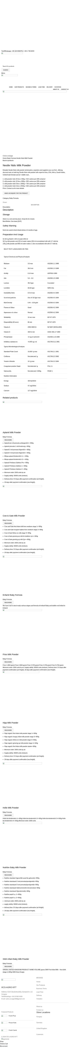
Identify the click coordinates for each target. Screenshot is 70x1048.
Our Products (40, 985)
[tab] (35, 205)
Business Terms (41, 988)
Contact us (39, 1010)
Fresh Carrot (13, 1030)
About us (39, 1006)
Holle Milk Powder (11, 808)
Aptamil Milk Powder (12, 432)
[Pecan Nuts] (4, 1024)
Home (5, 158)
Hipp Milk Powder (10, 723)
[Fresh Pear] (4, 1017)
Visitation (39, 999)
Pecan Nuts (12, 1022)
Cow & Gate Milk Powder (14, 516)
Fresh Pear (12, 1016)
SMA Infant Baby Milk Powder (16, 959)
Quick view (5, 429)
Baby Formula (11, 158)
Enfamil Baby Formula (12, 595)
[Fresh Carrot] (4, 1031)
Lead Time (39, 992)
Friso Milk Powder (11, 654)
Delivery (39, 995)
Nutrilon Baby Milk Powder (14, 867)
